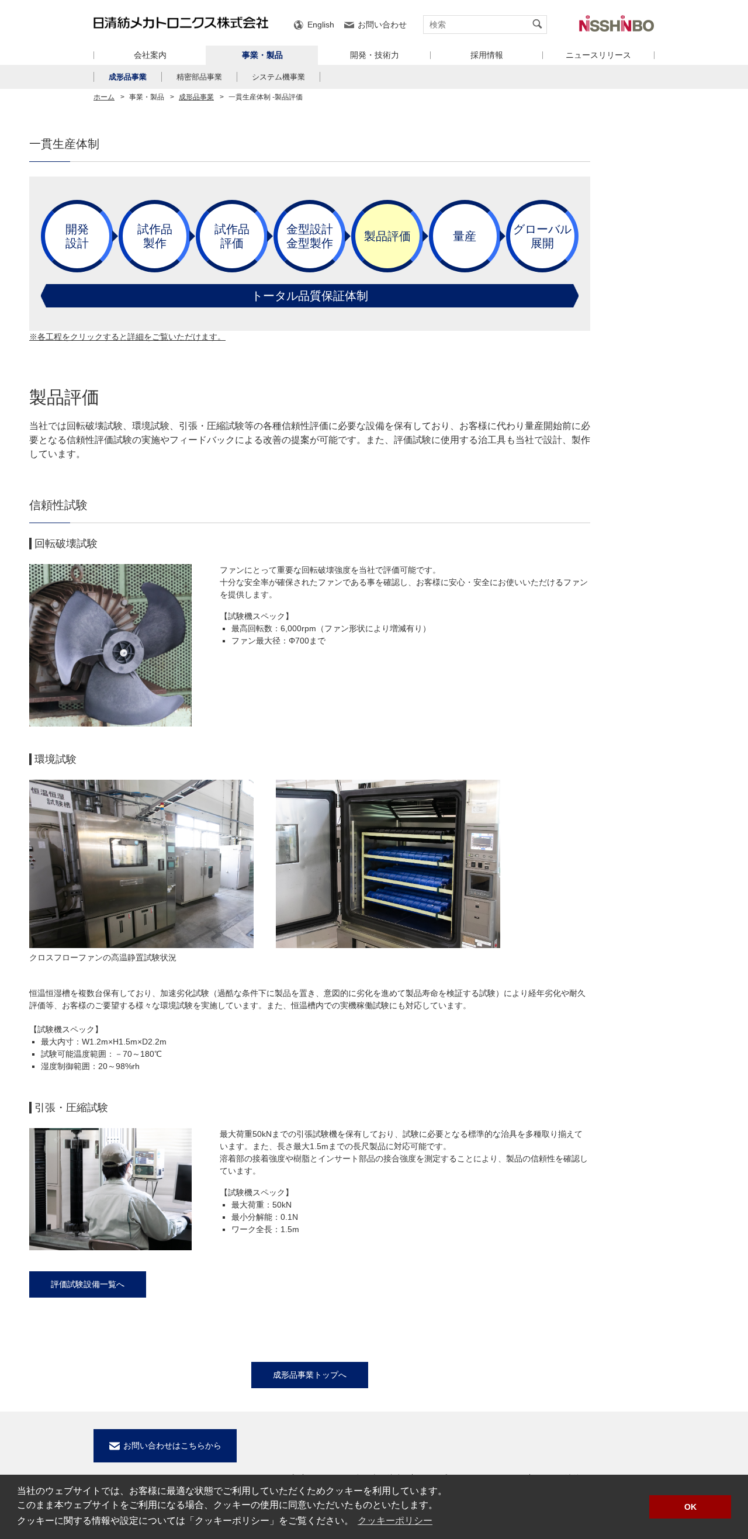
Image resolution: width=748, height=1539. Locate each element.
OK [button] (690, 1507)
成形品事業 (128, 76)
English (320, 24)
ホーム (104, 97)
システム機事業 (278, 76)
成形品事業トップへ (310, 1374)
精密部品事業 (199, 76)
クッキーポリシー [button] (395, 1521)
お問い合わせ (382, 24)
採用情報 (486, 55)
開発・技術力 (374, 55)
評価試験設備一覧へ (87, 1284)
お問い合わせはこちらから (172, 1445)
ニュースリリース (598, 55)
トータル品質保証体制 (309, 295)
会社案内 (150, 55)
